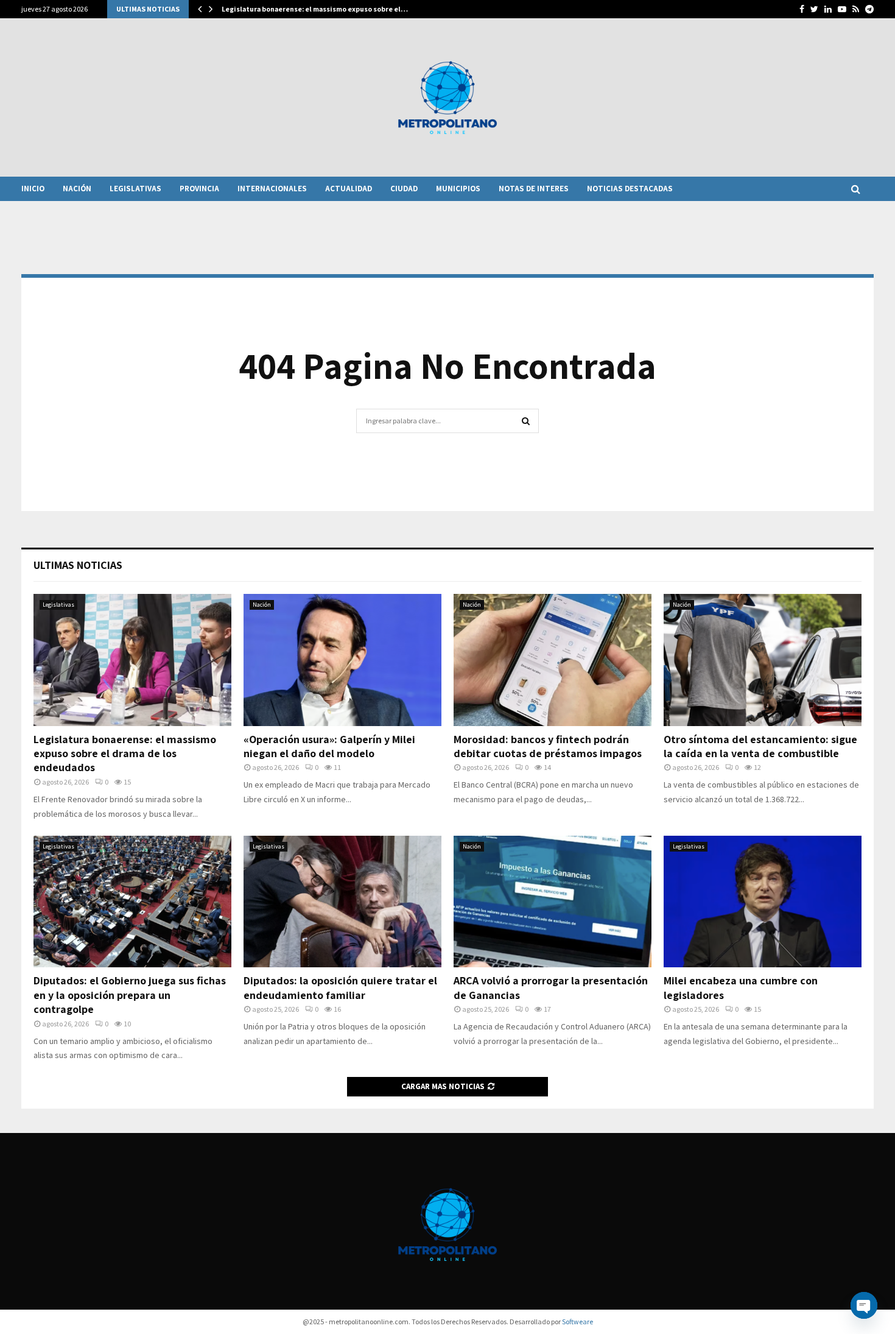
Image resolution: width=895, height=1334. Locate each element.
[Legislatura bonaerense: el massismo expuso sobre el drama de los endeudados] (132, 660)
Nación (77, 188)
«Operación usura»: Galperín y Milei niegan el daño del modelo (329, 746)
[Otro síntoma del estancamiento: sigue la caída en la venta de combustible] (763, 660)
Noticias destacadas (630, 188)
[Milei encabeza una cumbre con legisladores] (763, 902)
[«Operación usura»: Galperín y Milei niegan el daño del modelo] (342, 660)
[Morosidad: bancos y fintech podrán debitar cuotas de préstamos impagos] (552, 660)
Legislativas (135, 188)
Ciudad (404, 188)
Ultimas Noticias (77, 565)
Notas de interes (534, 188)
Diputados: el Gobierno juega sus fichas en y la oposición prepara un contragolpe (129, 994)
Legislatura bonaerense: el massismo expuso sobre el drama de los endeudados (124, 753)
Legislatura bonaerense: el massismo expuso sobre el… (315, 8)
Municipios (458, 188)
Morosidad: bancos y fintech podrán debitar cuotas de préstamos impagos (548, 746)
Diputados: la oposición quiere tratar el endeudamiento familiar (340, 987)
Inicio (32, 188)
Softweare (577, 1321)
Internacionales (272, 188)
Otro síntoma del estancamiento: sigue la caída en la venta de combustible (760, 746)
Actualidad (348, 188)
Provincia (199, 188)
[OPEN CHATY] (864, 1305)
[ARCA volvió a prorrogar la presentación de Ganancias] (552, 902)
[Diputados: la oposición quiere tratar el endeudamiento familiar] (342, 902)
